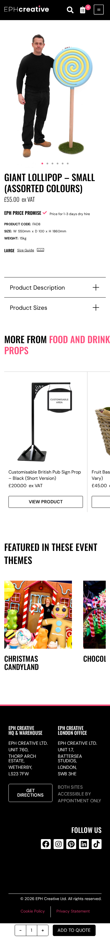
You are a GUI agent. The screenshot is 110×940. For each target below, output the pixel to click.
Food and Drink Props (57, 344)
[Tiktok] (97, 844)
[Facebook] (46, 844)
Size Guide (25, 250)
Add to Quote (74, 930)
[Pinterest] (71, 844)
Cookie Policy (33, 911)
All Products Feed (58, 867)
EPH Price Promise (22, 212)
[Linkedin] (84, 844)
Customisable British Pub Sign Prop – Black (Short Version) (44, 475)
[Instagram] (58, 844)
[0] (82, 10)
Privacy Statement (73, 911)
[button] (42, 163)
